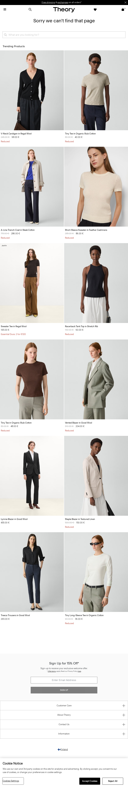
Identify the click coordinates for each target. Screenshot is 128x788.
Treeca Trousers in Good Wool (15, 615)
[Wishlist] (95, 9)
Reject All (112, 781)
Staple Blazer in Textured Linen (80, 519)
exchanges (63, 2)
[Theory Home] (64, 9)
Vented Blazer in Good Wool (78, 423)
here (79, 671)
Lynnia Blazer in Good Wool (14, 519)
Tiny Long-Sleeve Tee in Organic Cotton (84, 615)
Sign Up (64, 690)
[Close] (125, 3)
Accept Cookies (90, 781)
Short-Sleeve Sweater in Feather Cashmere (86, 230)
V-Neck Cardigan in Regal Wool (16, 133)
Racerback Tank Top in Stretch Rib (81, 326)
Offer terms (52, 671)
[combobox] (64, 34)
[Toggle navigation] (4, 9)
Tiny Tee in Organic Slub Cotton (80, 133)
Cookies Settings (11, 781)
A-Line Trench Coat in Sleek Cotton (18, 230)
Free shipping (48, 2)
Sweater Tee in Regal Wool (13, 326)
